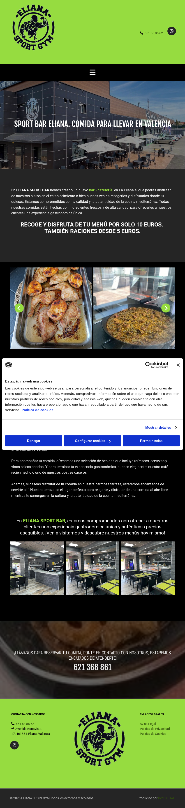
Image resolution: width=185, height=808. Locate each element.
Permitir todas (151, 441)
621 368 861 (92, 667)
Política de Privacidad (155, 729)
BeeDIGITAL (166, 798)
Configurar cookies (90, 441)
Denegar (33, 441)
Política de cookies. (38, 410)
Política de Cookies (153, 734)
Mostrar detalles (158, 427)
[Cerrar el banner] (178, 365)
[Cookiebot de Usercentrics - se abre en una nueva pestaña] (148, 365)
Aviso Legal (148, 724)
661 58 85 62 (154, 33)
